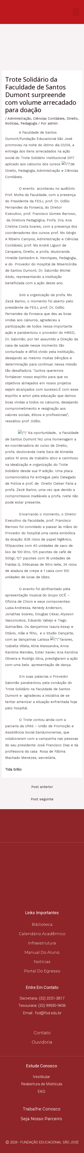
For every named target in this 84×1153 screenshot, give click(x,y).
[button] (76, 12)
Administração (19, 118)
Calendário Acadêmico (42, 933)
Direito (72, 118)
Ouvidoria (42, 1042)
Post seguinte (42, 799)
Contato (42, 1032)
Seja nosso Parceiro (41, 1118)
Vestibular (41, 1076)
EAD (41, 1091)
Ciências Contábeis (49, 118)
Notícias (11, 123)
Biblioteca (42, 924)
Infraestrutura (42, 943)
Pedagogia (29, 123)
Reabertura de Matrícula (41, 1084)
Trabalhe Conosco (41, 1109)
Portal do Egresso (42, 971)
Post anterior (42, 787)
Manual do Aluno (42, 952)
